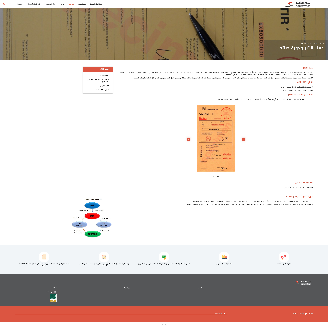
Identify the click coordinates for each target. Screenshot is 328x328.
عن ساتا (62, 4)
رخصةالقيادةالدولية (96, 4)
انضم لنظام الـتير (103, 75)
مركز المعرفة (127, 288)
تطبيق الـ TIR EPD (102, 89)
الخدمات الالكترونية (34, 4)
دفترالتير (71, 4)
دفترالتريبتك (82, 4)
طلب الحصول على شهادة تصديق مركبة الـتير (98, 80)
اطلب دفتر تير (104, 85)
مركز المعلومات (50, 4)
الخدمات (202, 288)
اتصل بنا (19, 4)
